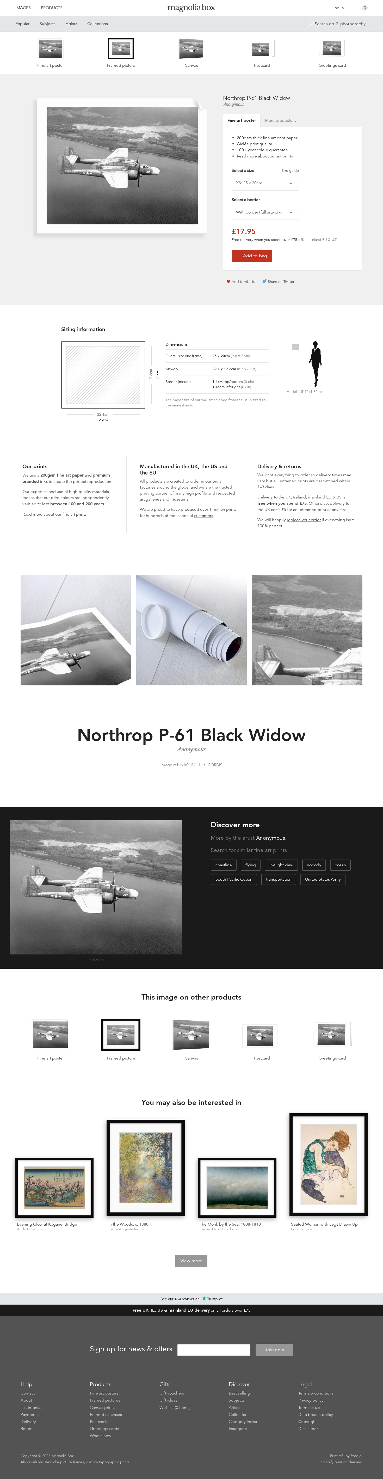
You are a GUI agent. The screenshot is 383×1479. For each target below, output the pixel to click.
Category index (243, 1421)
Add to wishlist (244, 281)
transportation (279, 879)
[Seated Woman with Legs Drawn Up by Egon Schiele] (328, 1165)
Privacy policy (311, 1400)
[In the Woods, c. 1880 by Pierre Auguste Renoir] (146, 1169)
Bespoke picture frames (64, 1462)
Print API (337, 1455)
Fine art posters (104, 1393)
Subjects (47, 23)
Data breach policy (315, 1414)
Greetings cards (104, 1428)
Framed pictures (105, 1400)
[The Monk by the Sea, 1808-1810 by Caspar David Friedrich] (237, 1188)
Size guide (290, 170)
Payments (30, 1414)
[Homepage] (191, 8)
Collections (97, 23)
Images (23, 7)
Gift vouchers (171, 1393)
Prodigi (356, 1455)
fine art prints (74, 514)
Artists (71, 23)
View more (191, 1261)
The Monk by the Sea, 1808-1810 (230, 1224)
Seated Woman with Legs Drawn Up (324, 1224)
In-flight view (281, 865)
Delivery (265, 497)
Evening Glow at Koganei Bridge (47, 1224)
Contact (28, 1393)
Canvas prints (102, 1407)
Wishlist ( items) (174, 1407)
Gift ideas (168, 1400)
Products (52, 7)
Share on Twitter (281, 281)
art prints (285, 156)
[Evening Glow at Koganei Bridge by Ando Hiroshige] (54, 1188)
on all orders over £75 (192, 1310)
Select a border (246, 199)
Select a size (265, 170)
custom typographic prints (107, 1462)
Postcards (99, 1421)
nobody (314, 865)
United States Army (323, 879)
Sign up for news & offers (131, 1348)
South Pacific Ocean (233, 879)
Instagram (238, 1428)
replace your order (304, 519)
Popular (22, 23)
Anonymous (233, 104)
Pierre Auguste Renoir (126, 1229)
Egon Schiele (301, 1229)
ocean (340, 865)
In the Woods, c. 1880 (128, 1224)
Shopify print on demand (341, 1462)
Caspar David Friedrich (218, 1229)
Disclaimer (308, 1428)
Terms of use (310, 1407)
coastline (223, 865)
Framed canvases (106, 1414)
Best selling (239, 1393)
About (26, 1400)
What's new (100, 1435)
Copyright (307, 1421)
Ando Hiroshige (30, 1229)
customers (203, 515)
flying (250, 865)
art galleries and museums (164, 499)
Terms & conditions (315, 1393)
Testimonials (32, 1407)
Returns (27, 1428)
